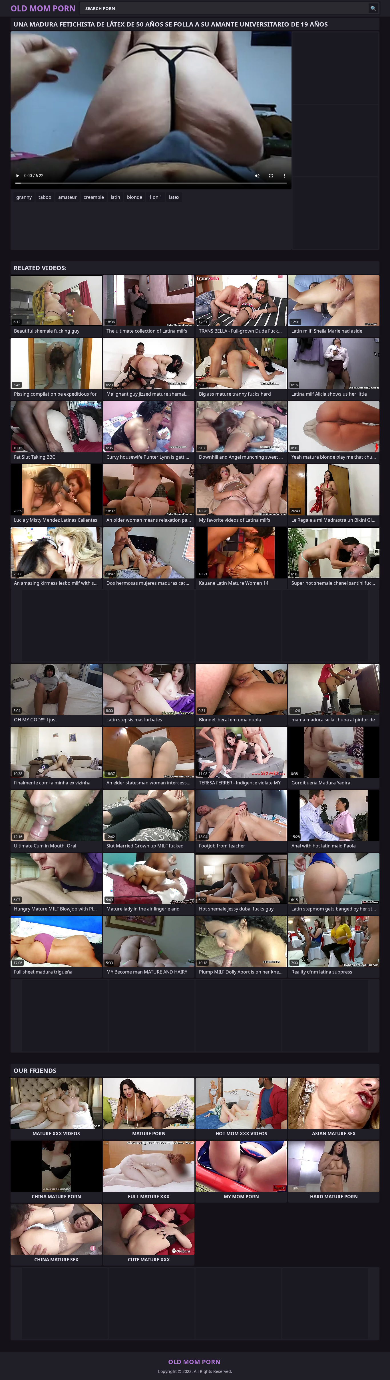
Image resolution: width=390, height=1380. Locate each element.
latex (174, 197)
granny (24, 197)
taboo (45, 197)
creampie (94, 197)
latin (115, 197)
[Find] (373, 8)
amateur (67, 197)
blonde (134, 197)
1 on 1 (155, 197)
